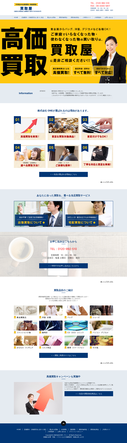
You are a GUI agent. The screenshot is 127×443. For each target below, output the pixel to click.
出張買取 (64, 429)
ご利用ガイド (86, 17)
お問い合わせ (109, 17)
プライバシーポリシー (76, 431)
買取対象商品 (63, 17)
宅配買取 (73, 429)
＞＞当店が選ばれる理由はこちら (63, 174)
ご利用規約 (97, 17)
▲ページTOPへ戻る (107, 182)
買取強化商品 (75, 17)
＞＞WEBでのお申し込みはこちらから (63, 266)
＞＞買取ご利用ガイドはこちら (63, 355)
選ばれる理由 (51, 17)
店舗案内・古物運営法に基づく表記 (33, 17)
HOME (16, 17)
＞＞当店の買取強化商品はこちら (88, 394)
